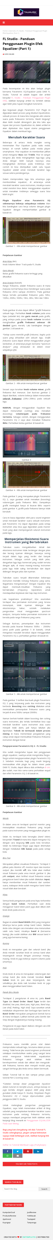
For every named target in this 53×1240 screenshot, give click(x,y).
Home (5, 31)
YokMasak (31, 1215)
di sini (47, 767)
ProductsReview (9, 1215)
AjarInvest (7, 1219)
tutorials (12, 31)
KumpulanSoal (9, 1212)
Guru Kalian (9, 54)
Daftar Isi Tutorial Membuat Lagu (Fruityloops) (24, 1144)
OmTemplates (29, 1237)
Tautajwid (31, 1219)
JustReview (31, 1212)
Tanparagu (31, 1222)
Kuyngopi (6, 1222)
